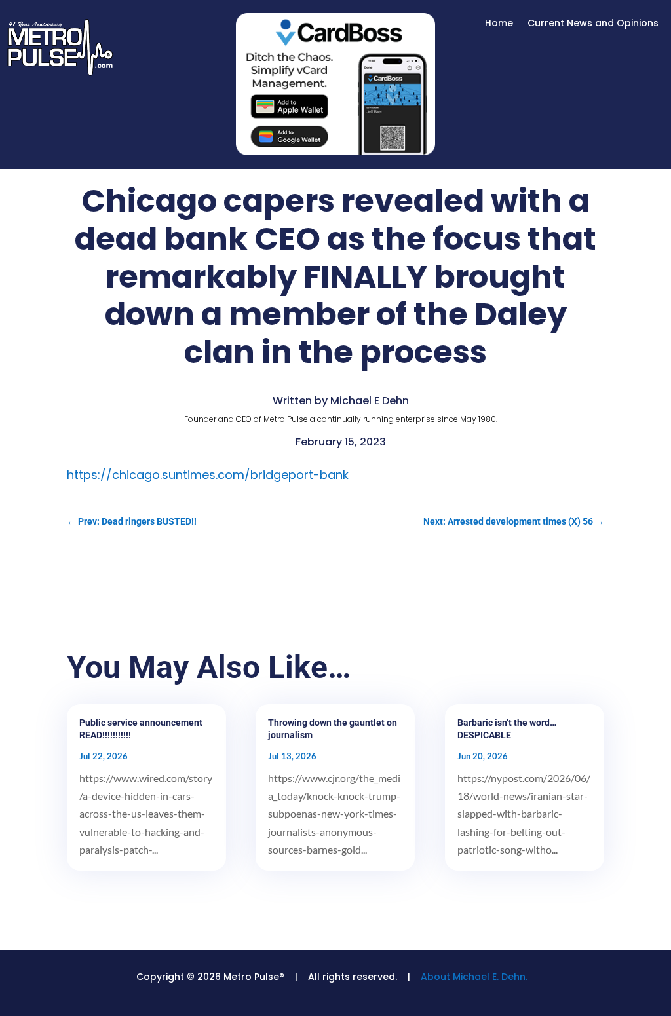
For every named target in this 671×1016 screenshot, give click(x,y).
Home (499, 23)
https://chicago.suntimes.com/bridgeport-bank (208, 474)
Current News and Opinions (593, 23)
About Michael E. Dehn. (474, 976)
